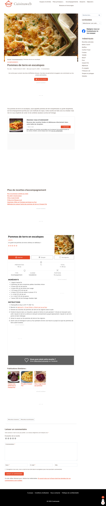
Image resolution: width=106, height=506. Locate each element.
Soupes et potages (88, 73)
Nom (8, 465)
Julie (10, 68)
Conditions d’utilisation (42, 493)
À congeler (85, 68)
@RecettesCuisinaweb (41, 361)
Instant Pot (85, 63)
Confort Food (86, 50)
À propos (30, 493)
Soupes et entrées (45, 2)
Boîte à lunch (86, 44)
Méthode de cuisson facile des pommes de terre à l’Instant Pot (27, 204)
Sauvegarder (65, 257)
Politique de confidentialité (70, 493)
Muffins (84, 47)
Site (56, 465)
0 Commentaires (45, 68)
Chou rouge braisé (13, 198)
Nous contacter (55, 493)
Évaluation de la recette (12, 436)
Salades (84, 76)
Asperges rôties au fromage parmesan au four (22, 202)
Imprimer (20, 257)
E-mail (32, 465)
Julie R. (10, 240)
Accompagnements (72, 2)
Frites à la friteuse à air (14, 200)
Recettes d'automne (13, 419)
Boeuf (84, 57)
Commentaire (10, 444)
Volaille (84, 55)
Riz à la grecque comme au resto (17, 193)
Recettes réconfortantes (27, 419)
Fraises (84, 52)
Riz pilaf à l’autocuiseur (14, 196)
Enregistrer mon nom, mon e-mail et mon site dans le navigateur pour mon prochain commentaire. (34, 469)
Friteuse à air (86, 71)
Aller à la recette (42, 79)
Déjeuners (90, 2)
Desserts (82, 2)
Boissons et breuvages (66, 5)
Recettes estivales (88, 42)
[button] (9, 245)
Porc (83, 60)
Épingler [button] (43, 257)
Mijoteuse (85, 65)
